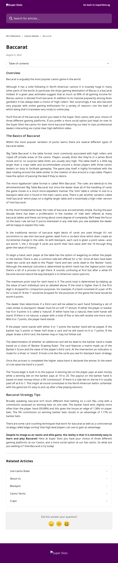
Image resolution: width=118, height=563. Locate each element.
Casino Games (31, 36)
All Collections (13, 36)
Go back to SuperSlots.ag (96, 5)
